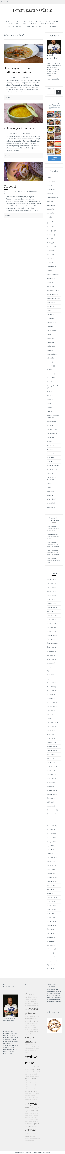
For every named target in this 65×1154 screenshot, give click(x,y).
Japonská (50, 342)
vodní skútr (31, 1140)
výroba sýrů (29, 1111)
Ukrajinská (50, 378)
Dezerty (49, 213)
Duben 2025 (50, 627)
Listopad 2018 (51, 881)
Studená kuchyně (52, 274)
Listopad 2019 (51, 842)
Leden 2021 (50, 786)
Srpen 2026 (50, 579)
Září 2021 (49, 758)
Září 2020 (50, 802)
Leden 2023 (50, 699)
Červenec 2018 (51, 897)
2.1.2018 (7, 216)
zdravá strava (30, 1079)
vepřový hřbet (29, 1047)
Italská (49, 338)
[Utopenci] (23, 181)
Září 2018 (49, 889)
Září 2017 (49, 933)
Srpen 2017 (50, 937)
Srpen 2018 (50, 893)
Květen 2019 (50, 861)
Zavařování (50, 286)
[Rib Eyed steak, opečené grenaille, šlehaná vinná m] (50, 122)
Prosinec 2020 (51, 790)
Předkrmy (50, 251)
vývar (32, 1103)
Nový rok (50, 453)
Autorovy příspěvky (53, 79)
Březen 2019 (50, 869)
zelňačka (27, 1095)
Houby (49, 193)
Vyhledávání (50, 88)
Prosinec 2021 (51, 746)
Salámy (49, 495)
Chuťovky (19, 191)
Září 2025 (50, 611)
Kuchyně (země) (52, 298)
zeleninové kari (29, 1085)
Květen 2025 (50, 623)
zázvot (32, 1119)
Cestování (50, 181)
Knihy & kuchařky (15, 26)
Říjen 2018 (50, 885)
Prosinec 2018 (51, 877)
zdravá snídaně (29, 1117)
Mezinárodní (51, 354)
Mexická (49, 350)
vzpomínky (28, 1067)
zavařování (36, 1076)
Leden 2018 (50, 917)
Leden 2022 (50, 742)
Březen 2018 (50, 909)
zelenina (30, 1130)
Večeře (49, 282)
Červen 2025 (50, 619)
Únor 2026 (50, 599)
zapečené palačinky (30, 1051)
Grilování (50, 227)
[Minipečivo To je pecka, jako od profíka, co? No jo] (50, 144)
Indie (48, 334)
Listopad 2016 (51, 961)
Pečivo (49, 239)
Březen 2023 (50, 691)
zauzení (35, 1113)
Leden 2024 (50, 663)
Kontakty (43, 26)
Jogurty (49, 483)
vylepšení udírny (33, 1121)
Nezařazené (50, 421)
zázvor (27, 1108)
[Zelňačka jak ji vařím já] (23, 122)
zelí (36, 1110)
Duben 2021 (50, 774)
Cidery (49, 399)
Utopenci (10, 186)
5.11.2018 (7, 155)
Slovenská (50, 374)
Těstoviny (50, 278)
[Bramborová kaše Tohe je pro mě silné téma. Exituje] (58, 144)
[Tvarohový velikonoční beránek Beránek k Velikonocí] (58, 129)
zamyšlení (28, 1019)
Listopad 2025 (51, 607)
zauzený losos (29, 1069)
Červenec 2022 (51, 722)
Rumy (49, 407)
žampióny (34, 1021)
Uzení (55, 21)
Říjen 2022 (50, 710)
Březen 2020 (51, 826)
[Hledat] (58, 92)
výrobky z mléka (34, 1048)
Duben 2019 (50, 865)
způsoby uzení (34, 997)
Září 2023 (50, 675)
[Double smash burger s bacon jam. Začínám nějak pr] (50, 129)
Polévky (26, 77)
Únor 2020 (50, 830)
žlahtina (27, 1113)
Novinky (49, 425)
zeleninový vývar (30, 1093)
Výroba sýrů (50, 499)
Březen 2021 (50, 778)
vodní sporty (34, 1097)
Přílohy (49, 255)
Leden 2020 (50, 834)
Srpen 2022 (50, 718)
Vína (48, 411)
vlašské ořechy (33, 1023)
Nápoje (49, 396)
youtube (36, 1069)
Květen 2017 (50, 941)
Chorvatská (50, 322)
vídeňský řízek (29, 1081)
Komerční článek (52, 294)
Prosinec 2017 (51, 921)
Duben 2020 (50, 822)
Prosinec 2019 (51, 838)
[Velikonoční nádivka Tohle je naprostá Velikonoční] (50, 136)
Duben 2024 (50, 655)
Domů (7, 21)
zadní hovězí (35, 1067)
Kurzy (49, 382)
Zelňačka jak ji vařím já (19, 128)
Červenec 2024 (51, 643)
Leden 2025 (50, 631)
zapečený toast (33, 1089)
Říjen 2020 (50, 798)
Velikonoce (50, 457)
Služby (49, 441)
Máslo (49, 487)
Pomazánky (50, 247)
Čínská (49, 326)
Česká (6, 77)
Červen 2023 (50, 683)
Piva (48, 404)
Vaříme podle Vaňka (18, 24)
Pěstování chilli (51, 429)
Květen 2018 (50, 905)
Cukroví (49, 209)
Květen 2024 (50, 651)
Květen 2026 (50, 591)
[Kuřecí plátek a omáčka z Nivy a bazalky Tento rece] (58, 136)
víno (27, 994)
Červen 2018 (50, 901)
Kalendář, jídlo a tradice (42, 24)
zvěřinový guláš (34, 1108)
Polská (49, 362)
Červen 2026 (51, 587)
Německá (50, 358)
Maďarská (50, 346)
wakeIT (37, 1093)
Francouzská (51, 330)
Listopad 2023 (51, 667)
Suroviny (49, 445)
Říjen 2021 (50, 754)
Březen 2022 (51, 734)
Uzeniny (49, 491)
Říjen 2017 (50, 929)
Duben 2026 (50, 595)
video (27, 1136)
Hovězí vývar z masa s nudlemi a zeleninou (18, 70)
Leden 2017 (50, 957)
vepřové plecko (30, 1072)
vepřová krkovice (30, 1134)
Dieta (48, 185)
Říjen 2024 (50, 639)
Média (49, 392)
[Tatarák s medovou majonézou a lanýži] (58, 122)
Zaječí (31, 1113)
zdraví (37, 1016)
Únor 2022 (50, 738)
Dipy (48, 217)
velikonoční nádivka (31, 1083)
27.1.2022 (8, 97)
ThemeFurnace (46, 1152)
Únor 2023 (50, 695)
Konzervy (50, 473)
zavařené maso (29, 1115)
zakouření (34, 1126)
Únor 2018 (50, 913)
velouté (27, 1053)
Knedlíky (49, 259)
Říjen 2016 (50, 965)
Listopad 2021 (51, 750)
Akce (48, 177)
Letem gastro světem (32, 10)
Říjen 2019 (50, 846)
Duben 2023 (50, 687)
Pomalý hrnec (51, 433)
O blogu (53, 26)
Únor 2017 (50, 953)
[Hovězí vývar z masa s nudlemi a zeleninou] (23, 62)
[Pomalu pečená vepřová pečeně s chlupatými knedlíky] (58, 151)
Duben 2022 (50, 730)
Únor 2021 (50, 782)
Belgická (49, 310)
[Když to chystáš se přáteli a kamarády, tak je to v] (58, 114)
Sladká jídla (50, 266)
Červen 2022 (51, 726)
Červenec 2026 (51, 583)
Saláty (49, 262)
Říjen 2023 (50, 671)
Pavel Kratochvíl (52, 57)
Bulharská (50, 314)
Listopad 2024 (51, 635)
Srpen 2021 (50, 762)
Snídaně (49, 270)
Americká (50, 302)
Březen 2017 (50, 949)
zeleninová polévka (30, 1045)
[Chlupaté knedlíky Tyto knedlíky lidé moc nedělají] (50, 151)
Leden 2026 (50, 603)
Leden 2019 (50, 873)
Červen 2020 (51, 814)
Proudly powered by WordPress (23, 1152)
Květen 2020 (50, 818)
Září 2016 (49, 969)
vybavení (33, 1001)
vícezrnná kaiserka (30, 1027)
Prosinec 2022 (51, 703)
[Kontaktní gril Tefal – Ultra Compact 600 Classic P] (50, 114)
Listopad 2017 (51, 925)
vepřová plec (28, 1034)
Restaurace (50, 437)
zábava (27, 1023)
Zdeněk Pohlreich (30, 1025)
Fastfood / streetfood (53, 221)
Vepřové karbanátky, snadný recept (52, 537)
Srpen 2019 (50, 853)
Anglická (49, 306)
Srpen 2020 (50, 806)
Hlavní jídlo (50, 231)
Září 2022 (50, 714)
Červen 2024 (50, 647)
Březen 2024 (50, 659)
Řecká (49, 370)
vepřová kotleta (33, 1032)
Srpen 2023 (50, 679)
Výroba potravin (52, 469)
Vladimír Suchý (29, 1003)
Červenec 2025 (51, 615)
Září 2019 (49, 850)
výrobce (36, 1115)
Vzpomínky (50, 503)
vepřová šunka (29, 1029)
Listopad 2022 (51, 707)
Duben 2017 (50, 945)
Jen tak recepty (41, 21)
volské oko (32, 1087)
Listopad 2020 (51, 794)
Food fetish (31, 26)
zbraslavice (32, 1005)
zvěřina (31, 1076)
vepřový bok (28, 1016)
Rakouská (50, 366)
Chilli (11, 191)
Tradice (49, 449)
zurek (33, 1016)
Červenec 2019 (51, 857)
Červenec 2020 (51, 810)
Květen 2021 (50, 770)
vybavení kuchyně (32, 1091)
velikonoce (28, 1124)
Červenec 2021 (51, 766)
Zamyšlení (50, 507)
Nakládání (8, 193)
